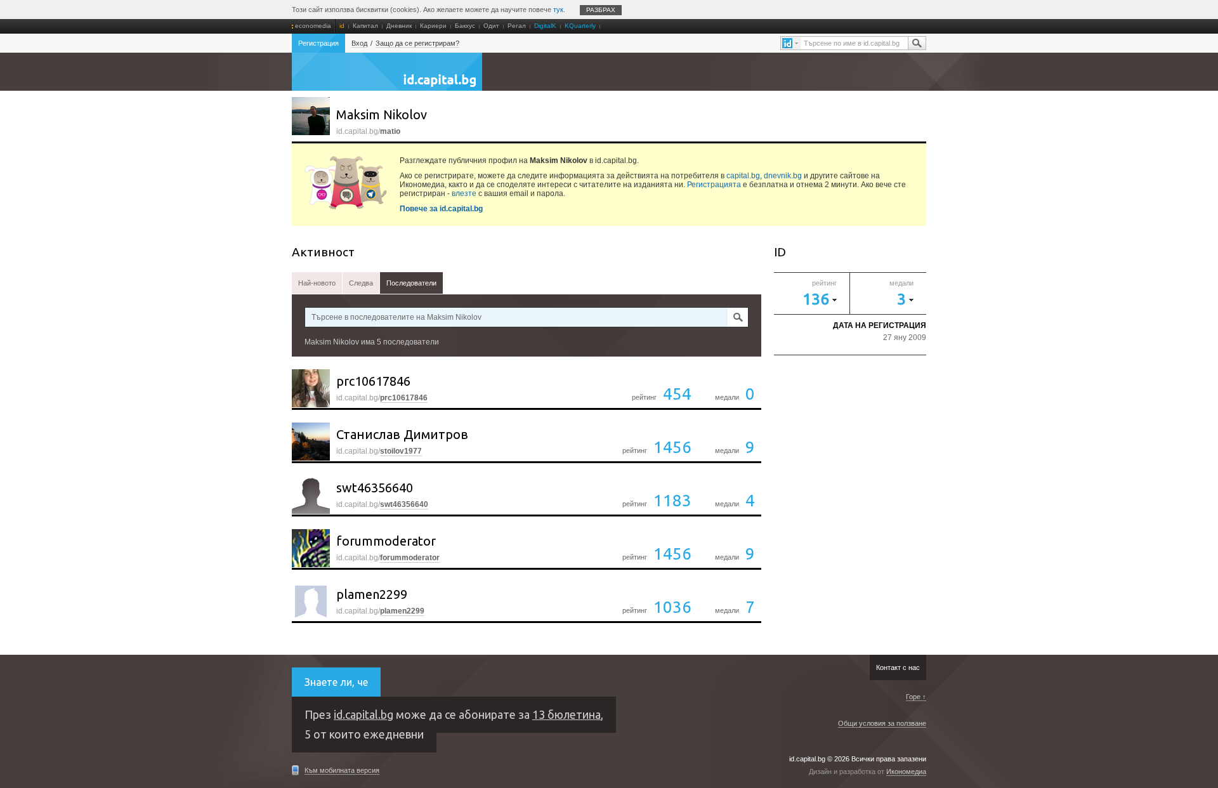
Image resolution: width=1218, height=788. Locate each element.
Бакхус (465, 25)
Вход (359, 43)
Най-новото (317, 283)
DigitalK (545, 25)
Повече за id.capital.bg (441, 208)
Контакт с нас (898, 667)
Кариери (433, 25)
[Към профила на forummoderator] (311, 548)
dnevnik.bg (783, 175)
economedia (313, 25)
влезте (464, 193)
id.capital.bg (387, 78)
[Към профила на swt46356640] (311, 495)
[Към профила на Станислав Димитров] (311, 442)
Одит (491, 25)
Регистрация (318, 43)
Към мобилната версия (341, 770)
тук (558, 9)
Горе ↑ (916, 696)
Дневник (399, 25)
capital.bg (743, 175)
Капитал (365, 25)
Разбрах (600, 9)
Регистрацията (714, 184)
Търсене (917, 43)
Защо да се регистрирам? (417, 43)
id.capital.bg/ (382, 397)
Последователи (411, 283)
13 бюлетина (566, 714)
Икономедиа (906, 771)
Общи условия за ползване (882, 723)
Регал (517, 25)
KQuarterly (580, 25)
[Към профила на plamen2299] (311, 601)
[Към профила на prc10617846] (311, 388)
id (341, 25)
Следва (361, 283)
